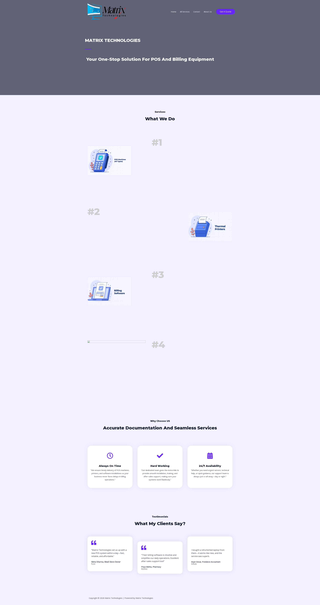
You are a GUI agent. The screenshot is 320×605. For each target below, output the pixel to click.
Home (173, 11)
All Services (185, 11)
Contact (196, 11)
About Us (208, 11)
